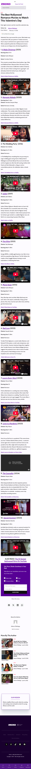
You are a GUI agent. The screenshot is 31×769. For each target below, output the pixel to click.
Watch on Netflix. (9, 123)
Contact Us (18, 734)
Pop (2, 12)
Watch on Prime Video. (11, 452)
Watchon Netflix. (10, 76)
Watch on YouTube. (9, 307)
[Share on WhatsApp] (22, 605)
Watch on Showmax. (10, 496)
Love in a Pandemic (10, 423)
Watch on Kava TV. (8, 357)
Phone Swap (7, 285)
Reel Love (6, 328)
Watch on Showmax (10, 537)
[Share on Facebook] (9, 605)
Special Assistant (9, 518)
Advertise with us (11, 734)
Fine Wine (6, 241)
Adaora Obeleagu (12, 28)
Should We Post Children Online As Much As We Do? (21, 642)
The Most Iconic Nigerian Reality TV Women (20, 665)
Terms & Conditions (15, 738)
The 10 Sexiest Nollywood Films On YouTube (15, 560)
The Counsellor (8, 473)
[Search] (24, 7)
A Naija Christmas (8, 50)
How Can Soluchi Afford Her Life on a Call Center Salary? (21, 677)
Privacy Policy (24, 734)
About (4, 734)
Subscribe (15, 592)
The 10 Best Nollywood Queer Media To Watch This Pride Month (21, 654)
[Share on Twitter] (13, 605)
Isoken (5, 194)
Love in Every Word (9, 378)
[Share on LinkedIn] (18, 605)
